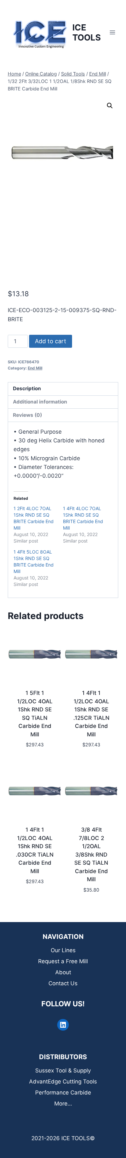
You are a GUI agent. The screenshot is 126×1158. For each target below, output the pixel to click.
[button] (110, 105)
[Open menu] (112, 32)
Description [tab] (27, 388)
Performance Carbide (63, 1092)
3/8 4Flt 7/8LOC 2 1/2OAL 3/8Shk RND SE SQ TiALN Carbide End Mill (91, 854)
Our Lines (63, 950)
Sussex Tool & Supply (63, 1070)
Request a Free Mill (63, 961)
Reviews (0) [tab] (27, 415)
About (63, 972)
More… (63, 1103)
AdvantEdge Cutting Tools (63, 1081)
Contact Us (63, 983)
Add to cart (50, 341)
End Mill (35, 368)
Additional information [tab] (40, 402)
